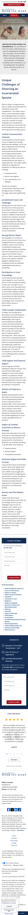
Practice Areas (8, 585)
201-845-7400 (11, 789)
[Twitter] (12, 809)
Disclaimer (14, 838)
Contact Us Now (14, 540)
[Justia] (19, 809)
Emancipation (9, 617)
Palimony (8, 609)
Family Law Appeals (11, 603)
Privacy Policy (14, 840)
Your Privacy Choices (12, 863)
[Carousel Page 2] (10, 754)
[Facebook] (8, 809)
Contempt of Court (11, 599)
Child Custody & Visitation (13, 595)
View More (14, 760)
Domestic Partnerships (12, 628)
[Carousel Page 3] (14, 754)
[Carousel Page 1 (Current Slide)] (7, 754)
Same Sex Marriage (11, 613)
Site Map (14, 843)
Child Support (9, 615)
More (23, 15)
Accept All (9, 906)
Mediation (8, 601)
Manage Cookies (18, 865)
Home (4, 15)
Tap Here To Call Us (14, 4)
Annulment (8, 597)
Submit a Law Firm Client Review (14, 766)
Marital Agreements (11, 623)
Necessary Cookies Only (9, 910)
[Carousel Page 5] (21, 754)
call (18, 521)
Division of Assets (10, 592)
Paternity (8, 611)
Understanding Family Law (13, 626)
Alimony (7, 621)
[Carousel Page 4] (17, 754)
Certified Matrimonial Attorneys (15, 619)
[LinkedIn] (15, 809)
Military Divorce (10, 630)
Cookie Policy (7, 865)
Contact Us (14, 15)
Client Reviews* (14, 713)
